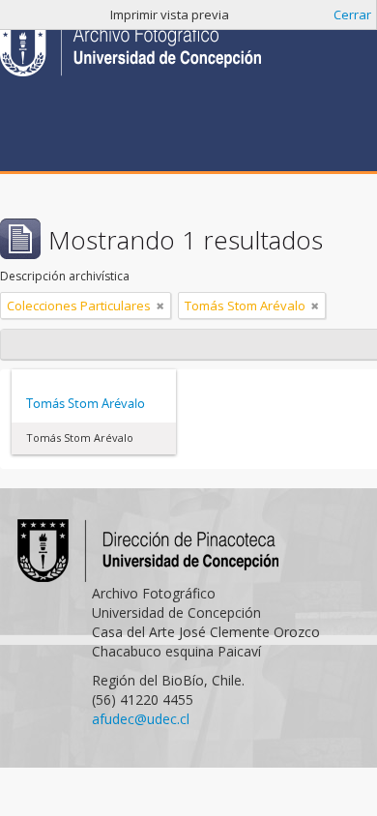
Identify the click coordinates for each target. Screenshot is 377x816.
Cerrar (352, 14)
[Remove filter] (160, 305)
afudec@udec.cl (140, 719)
